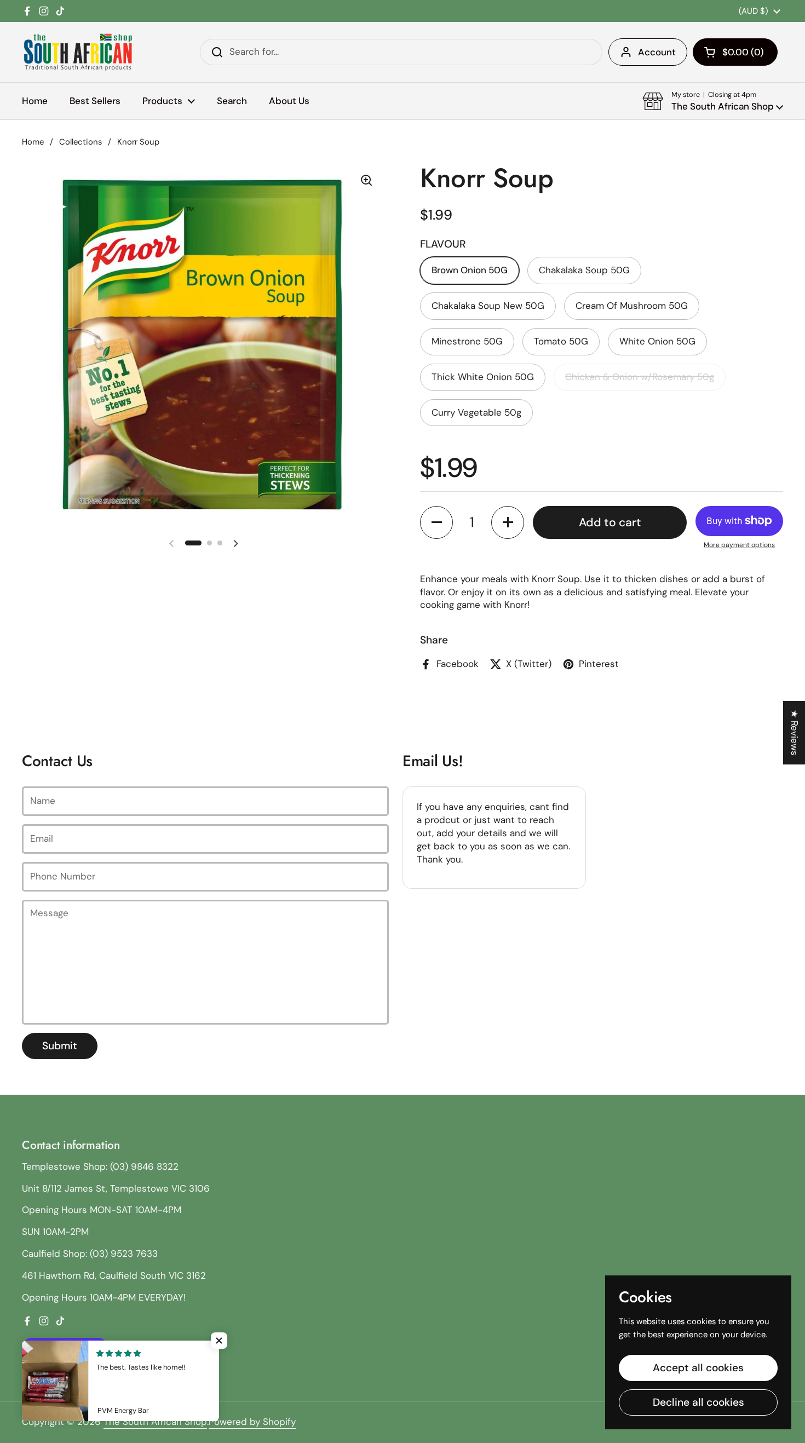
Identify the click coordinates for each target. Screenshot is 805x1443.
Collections (80, 141)
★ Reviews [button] (795, 732)
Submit (59, 1046)
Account (657, 52)
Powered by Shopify (252, 1422)
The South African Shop (155, 1422)
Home (33, 141)
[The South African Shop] (78, 52)
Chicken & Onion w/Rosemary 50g (639, 377)
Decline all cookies (698, 1402)
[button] (735, 52)
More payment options (739, 545)
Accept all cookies (698, 1368)
